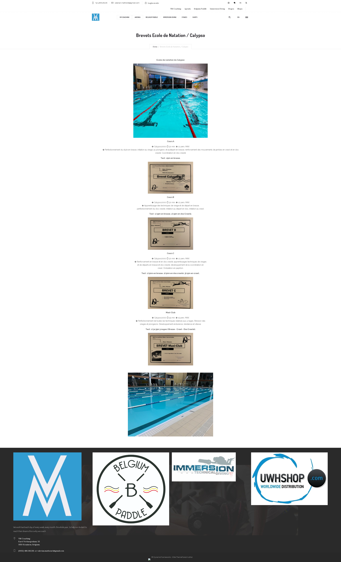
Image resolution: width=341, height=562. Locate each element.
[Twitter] (246, 3)
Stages (231, 9)
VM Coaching (175, 9)
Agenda (187, 9)
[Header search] (229, 17)
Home (155, 47)
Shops (239, 9)
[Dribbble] (229, 3)
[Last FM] (240, 3)
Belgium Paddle (200, 9)
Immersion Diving (217, 9)
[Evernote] (234, 3)
